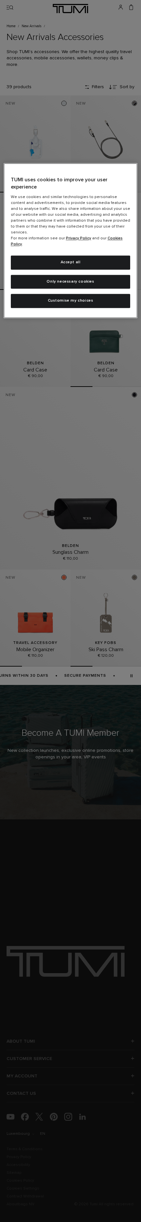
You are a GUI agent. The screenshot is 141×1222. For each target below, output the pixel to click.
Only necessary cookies (70, 282)
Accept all (71, 262)
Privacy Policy (78, 238)
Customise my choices (70, 301)
